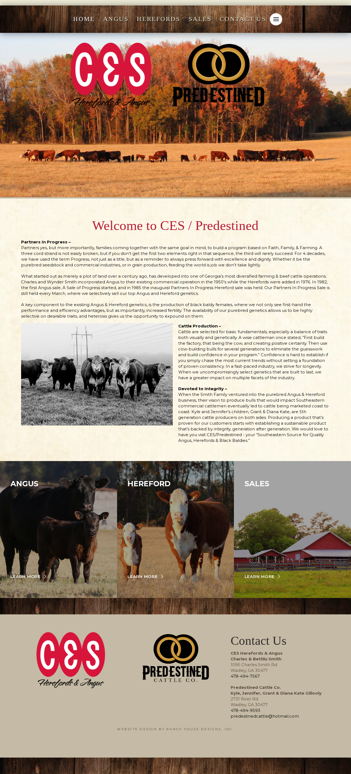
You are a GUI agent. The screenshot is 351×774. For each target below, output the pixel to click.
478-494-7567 (245, 676)
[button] (276, 19)
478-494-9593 (245, 710)
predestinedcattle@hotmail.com (265, 716)
